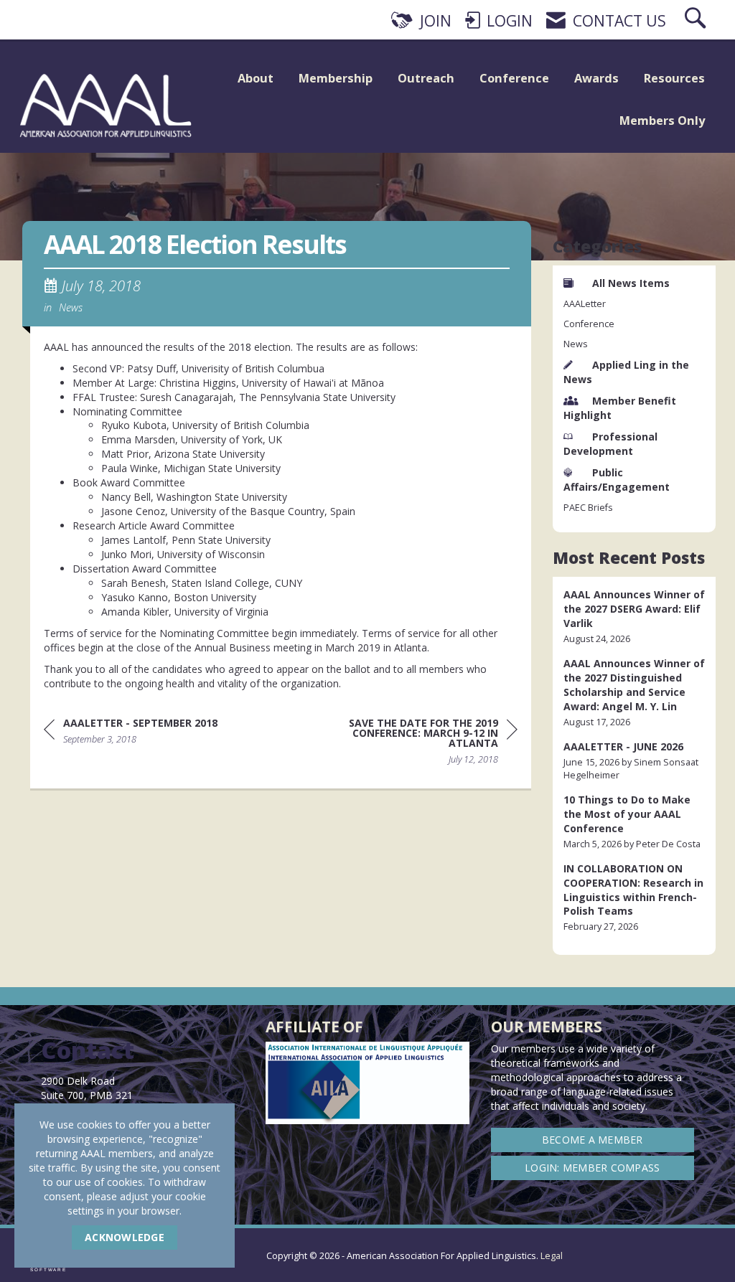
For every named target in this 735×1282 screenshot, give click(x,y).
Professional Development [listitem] (610, 444)
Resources (674, 78)
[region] (410, 743)
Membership (336, 78)
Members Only (662, 120)
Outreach (426, 78)
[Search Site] (697, 20)
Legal (551, 1256)
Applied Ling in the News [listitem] (626, 372)
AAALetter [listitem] (584, 304)
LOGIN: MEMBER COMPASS (592, 1167)
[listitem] (634, 617)
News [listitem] (575, 344)
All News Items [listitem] (631, 283)
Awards (596, 78)
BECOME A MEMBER (592, 1139)
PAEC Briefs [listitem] (588, 507)
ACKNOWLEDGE (124, 1237)
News (71, 307)
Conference (514, 78)
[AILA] (694, 1246)
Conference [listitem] (588, 324)
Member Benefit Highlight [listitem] (619, 408)
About (255, 78)
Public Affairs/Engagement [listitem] (616, 480)
